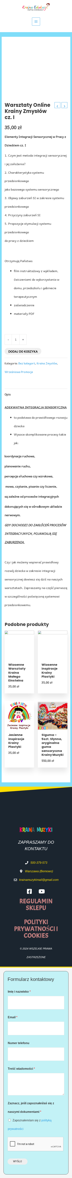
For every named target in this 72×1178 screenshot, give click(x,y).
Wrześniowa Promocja (19, 372)
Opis (8, 394)
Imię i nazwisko (19, 991)
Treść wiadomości (21, 1068)
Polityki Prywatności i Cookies (36, 929)
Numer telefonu (18, 1043)
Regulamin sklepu (36, 904)
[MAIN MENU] (36, 21)
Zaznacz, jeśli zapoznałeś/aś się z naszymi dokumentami (31, 1107)
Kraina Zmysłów (47, 363)
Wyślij (17, 1161)
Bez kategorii (26, 363)
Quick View (19, 655)
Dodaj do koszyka (23, 351)
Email (12, 1017)
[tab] (36, 394)
